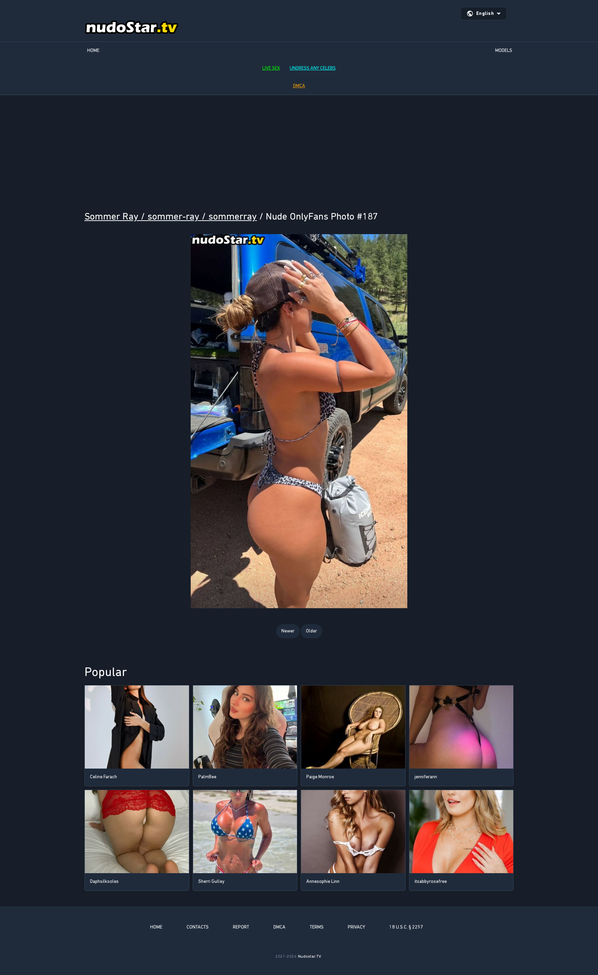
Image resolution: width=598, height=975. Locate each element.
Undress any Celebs (313, 68)
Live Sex (271, 68)
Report (241, 927)
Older (311, 631)
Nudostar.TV (309, 956)
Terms (317, 927)
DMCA (299, 86)
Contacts (198, 927)
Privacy (356, 927)
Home (93, 50)
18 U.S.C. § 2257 (406, 927)
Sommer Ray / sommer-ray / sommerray (170, 216)
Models (503, 50)
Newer (288, 631)
